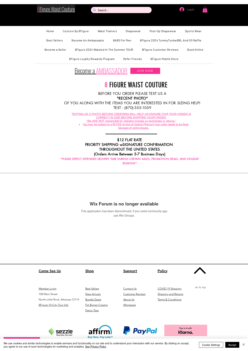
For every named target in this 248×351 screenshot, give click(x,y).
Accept (232, 345)
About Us (128, 299)
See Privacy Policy (95, 346)
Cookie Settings (211, 345)
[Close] (243, 345)
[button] (205, 9)
